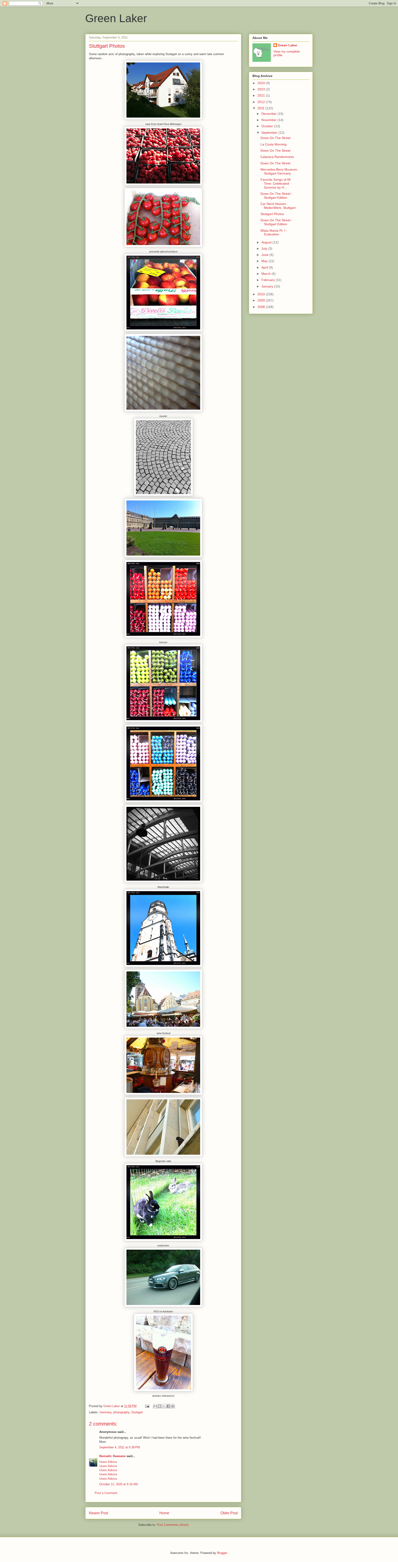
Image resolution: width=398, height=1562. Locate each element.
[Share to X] (164, 1406)
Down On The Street (275, 138)
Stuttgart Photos (272, 214)
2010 (262, 294)
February (268, 280)
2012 (262, 102)
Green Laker (116, 18)
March (266, 273)
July (264, 248)
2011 (261, 108)
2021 (262, 95)
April (265, 267)
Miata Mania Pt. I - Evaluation (273, 232)
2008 (262, 307)
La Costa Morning (273, 144)
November (269, 120)
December (269, 113)
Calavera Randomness (277, 157)
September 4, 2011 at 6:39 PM (119, 1447)
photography (121, 1412)
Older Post (229, 1513)
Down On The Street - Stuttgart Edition (276, 195)
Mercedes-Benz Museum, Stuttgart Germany (279, 171)
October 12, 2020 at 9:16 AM (118, 1484)
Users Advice (108, 1462)
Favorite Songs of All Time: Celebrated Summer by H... (275, 183)
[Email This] (155, 1406)
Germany (105, 1412)
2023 (262, 89)
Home (164, 1513)
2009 (262, 300)
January (267, 286)
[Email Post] (146, 1406)
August (266, 242)
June (265, 255)
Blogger (222, 1553)
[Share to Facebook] (168, 1406)
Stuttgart (137, 1412)
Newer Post (98, 1513)
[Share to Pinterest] (172, 1406)
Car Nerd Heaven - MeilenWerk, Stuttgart (278, 206)
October (267, 126)
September (269, 132)
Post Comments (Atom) (172, 1524)
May (265, 261)
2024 (262, 83)
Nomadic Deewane (112, 1456)
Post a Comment (106, 1493)
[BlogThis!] (159, 1406)
